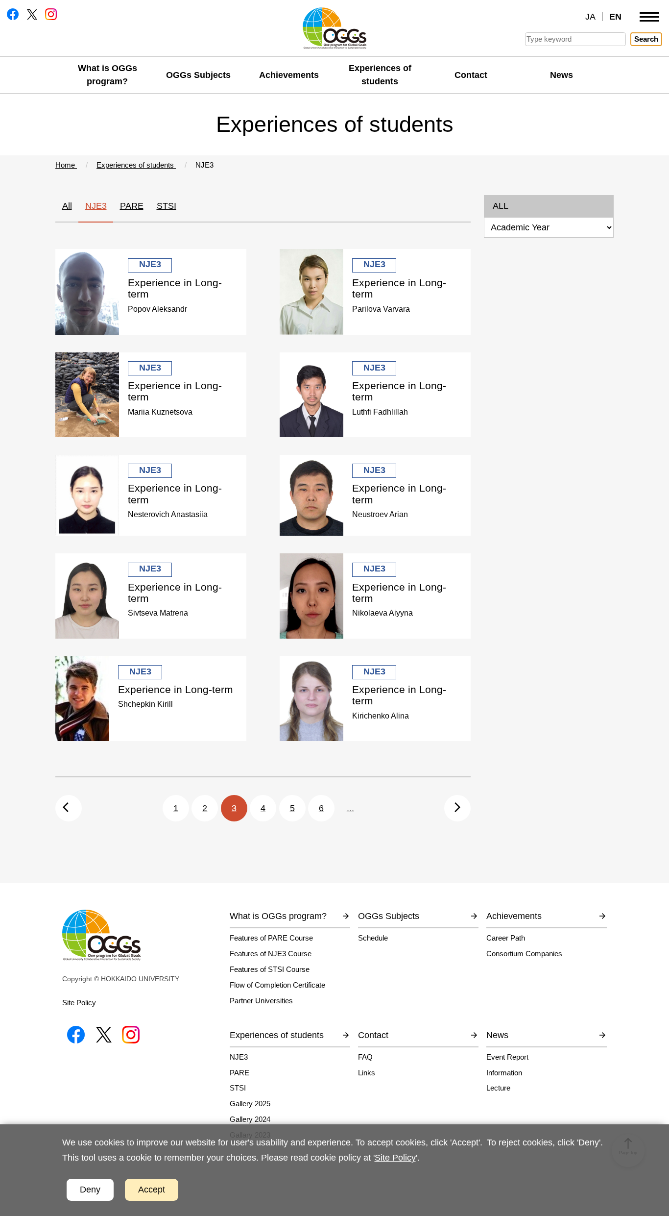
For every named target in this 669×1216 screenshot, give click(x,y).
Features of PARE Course (271, 938)
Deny (90, 1189)
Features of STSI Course (270, 969)
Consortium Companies (524, 953)
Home (66, 165)
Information (504, 1072)
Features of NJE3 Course (270, 953)
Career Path (505, 938)
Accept (151, 1189)
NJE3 (96, 206)
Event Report (507, 1057)
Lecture (498, 1088)
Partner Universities (261, 1000)
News (561, 75)
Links (366, 1072)
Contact (470, 75)
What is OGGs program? (107, 74)
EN (615, 17)
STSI (166, 206)
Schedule (373, 938)
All (67, 206)
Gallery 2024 (250, 1119)
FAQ (365, 1057)
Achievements (289, 75)
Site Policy (79, 1002)
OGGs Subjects (198, 75)
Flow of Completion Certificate (277, 985)
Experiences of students (380, 74)
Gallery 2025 (250, 1103)
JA (590, 17)
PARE (131, 206)
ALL (500, 206)
